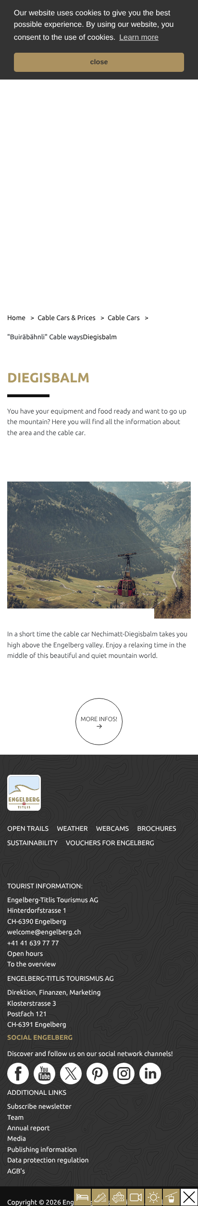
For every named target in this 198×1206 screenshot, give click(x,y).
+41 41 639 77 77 (33, 943)
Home (17, 318)
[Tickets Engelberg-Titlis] (118, 1197)
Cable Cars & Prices (67, 318)
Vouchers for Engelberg (110, 843)
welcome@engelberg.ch (44, 932)
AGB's (16, 1171)
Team (15, 1117)
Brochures (156, 828)
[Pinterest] (97, 1073)
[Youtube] (44, 1073)
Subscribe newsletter (39, 1106)
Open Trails (28, 828)
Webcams (112, 828)
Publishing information (42, 1149)
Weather (72, 828)
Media (16, 1138)
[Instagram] (124, 1073)
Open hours (25, 953)
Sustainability (32, 843)
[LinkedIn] (150, 1073)
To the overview (31, 964)
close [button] (99, 62)
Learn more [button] (139, 38)
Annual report (28, 1128)
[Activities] (100, 1197)
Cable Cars (124, 318)
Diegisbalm (100, 337)
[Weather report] (153, 1197)
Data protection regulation (48, 1160)
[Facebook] (18, 1073)
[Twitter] (71, 1073)
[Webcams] (135, 1197)
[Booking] (82, 1197)
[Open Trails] (171, 1197)
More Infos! (99, 719)
